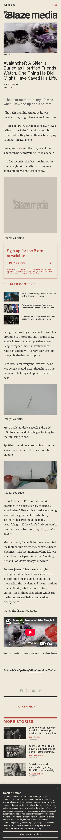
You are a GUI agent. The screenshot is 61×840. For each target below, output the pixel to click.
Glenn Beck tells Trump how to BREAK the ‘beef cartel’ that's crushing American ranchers (42, 749)
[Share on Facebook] (21, 690)
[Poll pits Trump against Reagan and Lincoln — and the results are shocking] (11, 308)
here (54, 653)
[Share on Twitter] (27, 690)
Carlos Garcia (36, 774)
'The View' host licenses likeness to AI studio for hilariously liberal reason (38, 318)
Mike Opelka (11, 85)
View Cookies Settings (30, 834)
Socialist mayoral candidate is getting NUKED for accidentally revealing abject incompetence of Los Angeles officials (41, 767)
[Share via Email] (33, 690)
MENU (54, 5)
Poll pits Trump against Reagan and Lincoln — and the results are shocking (38, 306)
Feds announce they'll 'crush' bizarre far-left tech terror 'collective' (39, 295)
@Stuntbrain (35, 670)
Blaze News (35, 737)
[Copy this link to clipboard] (39, 690)
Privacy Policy (35, 269)
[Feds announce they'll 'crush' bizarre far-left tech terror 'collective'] (11, 296)
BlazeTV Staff (36, 756)
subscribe (9, 5)
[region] (30, 812)
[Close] (57, 788)
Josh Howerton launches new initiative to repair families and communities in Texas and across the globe (43, 731)
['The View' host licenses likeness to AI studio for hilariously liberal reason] (11, 319)
